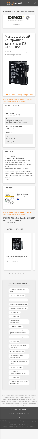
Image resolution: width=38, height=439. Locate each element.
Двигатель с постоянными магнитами (18, 346)
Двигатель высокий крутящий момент (19, 362)
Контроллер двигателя (17, 351)
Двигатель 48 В (14, 377)
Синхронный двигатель (17, 296)
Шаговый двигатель (16, 367)
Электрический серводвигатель (15, 321)
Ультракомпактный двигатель (19, 337)
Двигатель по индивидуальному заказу (18, 372)
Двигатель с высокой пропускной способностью (18, 332)
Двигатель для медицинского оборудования (19, 382)
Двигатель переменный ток (18, 300)
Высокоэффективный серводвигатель (16, 356)
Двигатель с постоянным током (17, 290)
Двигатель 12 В (14, 341)
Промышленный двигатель (18, 308)
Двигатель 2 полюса (16, 327)
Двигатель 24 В (14, 316)
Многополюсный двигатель (18, 304)
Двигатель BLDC (15, 312)
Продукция (17, 24)
